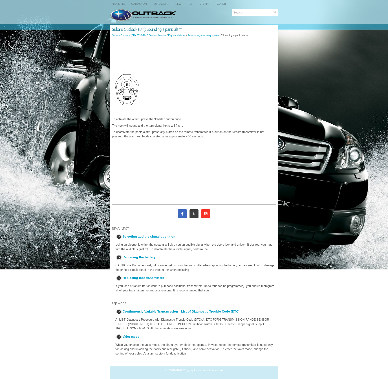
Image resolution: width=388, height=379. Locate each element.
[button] (182, 213)
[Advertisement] (194, 52)
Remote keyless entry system (203, 35)
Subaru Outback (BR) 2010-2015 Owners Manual (139, 35)
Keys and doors (176, 35)
